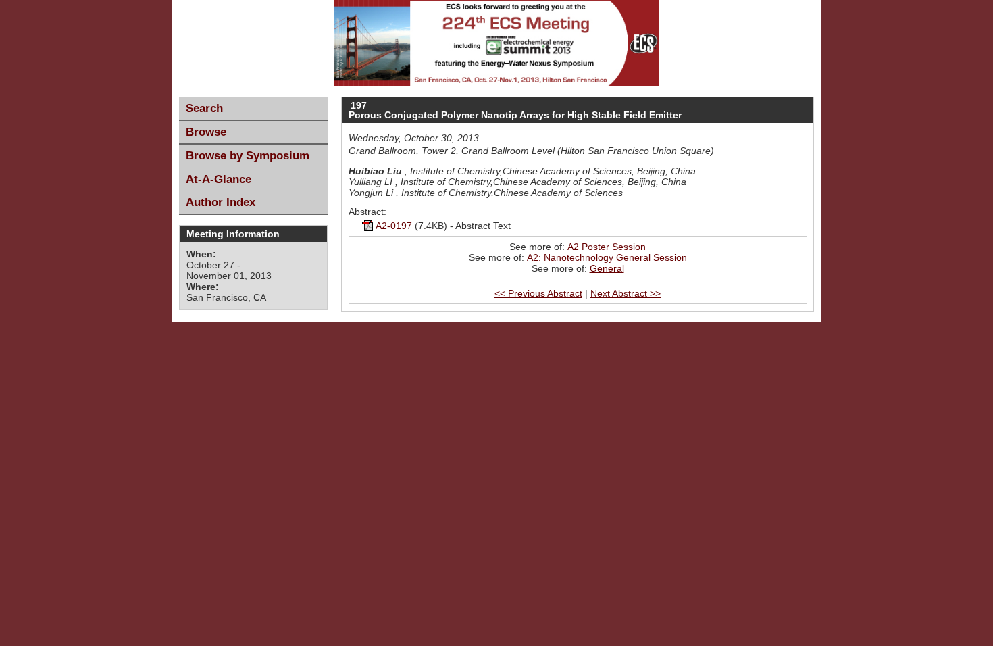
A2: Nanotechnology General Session (607, 257)
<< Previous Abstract (538, 293)
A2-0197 (394, 225)
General (607, 268)
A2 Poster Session (606, 246)
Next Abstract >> (625, 293)
